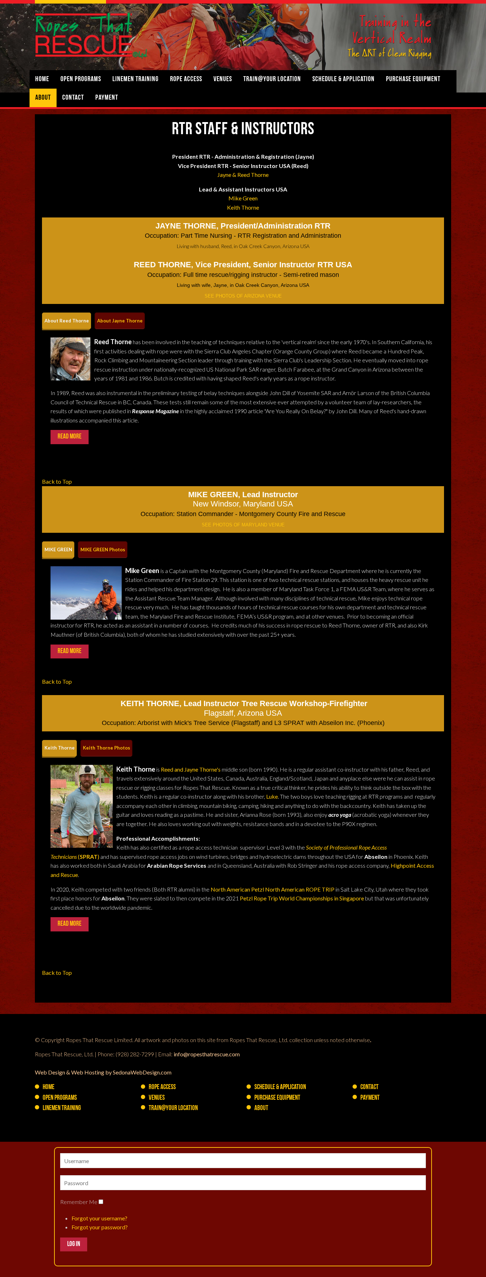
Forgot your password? (100, 1227)
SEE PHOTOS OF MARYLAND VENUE (243, 524)
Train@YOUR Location (272, 79)
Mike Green (243, 198)
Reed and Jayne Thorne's (191, 769)
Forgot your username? (99, 1218)
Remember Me (78, 1201)
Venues (222, 79)
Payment (106, 97)
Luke (272, 796)
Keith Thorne (243, 207)
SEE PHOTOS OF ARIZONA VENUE (243, 296)
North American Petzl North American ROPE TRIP (272, 889)
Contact (73, 97)
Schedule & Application (343, 79)
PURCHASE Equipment (413, 79)
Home (42, 79)
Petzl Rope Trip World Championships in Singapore (302, 898)
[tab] (66, 320)
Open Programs (80, 79)
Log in (73, 1244)
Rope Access (186, 79)
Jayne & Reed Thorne (243, 174)
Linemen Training (135, 79)
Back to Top (57, 481)
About (43, 97)
